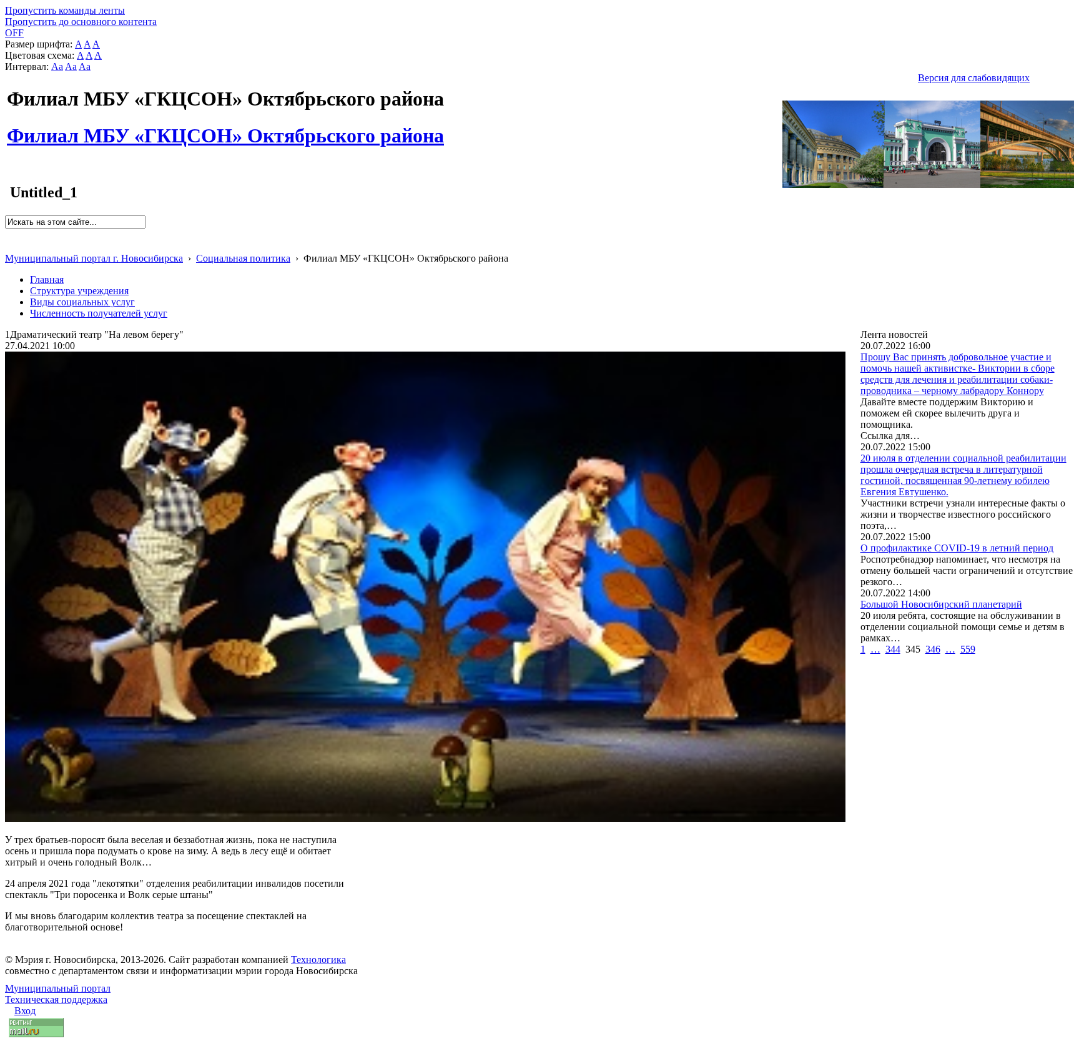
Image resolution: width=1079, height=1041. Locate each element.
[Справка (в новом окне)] (10, 245)
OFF (14, 32)
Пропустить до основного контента (81, 21)
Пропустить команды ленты (65, 10)
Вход (25, 1010)
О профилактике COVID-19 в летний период (956, 548)
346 (932, 649)
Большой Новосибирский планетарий (941, 604)
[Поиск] (9, 234)
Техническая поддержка (56, 999)
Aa (57, 66)
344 (892, 649)
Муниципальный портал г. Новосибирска (94, 258)
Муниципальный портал (58, 988)
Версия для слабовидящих (974, 77)
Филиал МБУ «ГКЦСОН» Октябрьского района (225, 128)
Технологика (318, 959)
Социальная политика (243, 258)
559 (967, 649)
